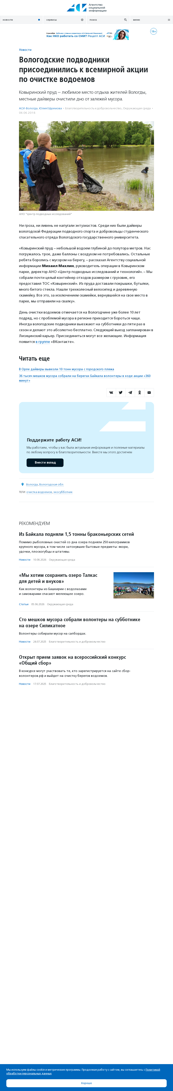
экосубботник (63, 492)
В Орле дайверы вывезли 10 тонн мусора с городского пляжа (66, 369)
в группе (43, 342)
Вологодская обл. (51, 484)
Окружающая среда (137, 108)
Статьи (23, 604)
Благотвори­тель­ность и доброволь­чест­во (93, 108)
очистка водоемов (39, 492)
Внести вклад (45, 463)
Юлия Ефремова (50, 108)
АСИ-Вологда (28, 108)
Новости (25, 49)
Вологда (32, 484)
